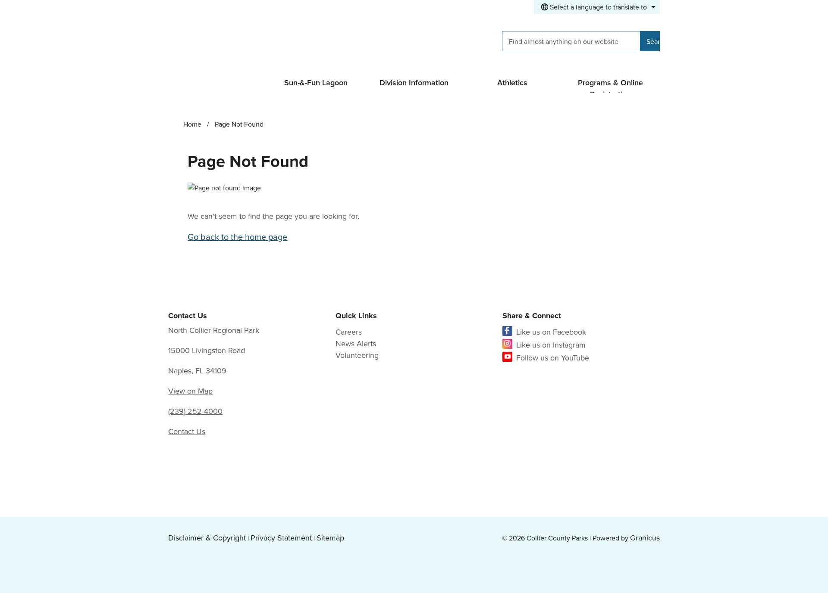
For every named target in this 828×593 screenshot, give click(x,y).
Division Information (414, 82)
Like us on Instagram (551, 344)
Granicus (645, 537)
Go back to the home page (237, 236)
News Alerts (356, 343)
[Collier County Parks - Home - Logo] (244, 42)
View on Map (190, 390)
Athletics (512, 82)
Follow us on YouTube (552, 357)
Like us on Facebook (551, 331)
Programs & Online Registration (610, 85)
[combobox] (597, 7)
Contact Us (186, 431)
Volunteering (357, 355)
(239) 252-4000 (195, 411)
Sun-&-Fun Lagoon (316, 82)
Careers (349, 331)
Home (192, 124)
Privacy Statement (281, 537)
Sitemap (330, 537)
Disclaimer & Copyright (207, 537)
